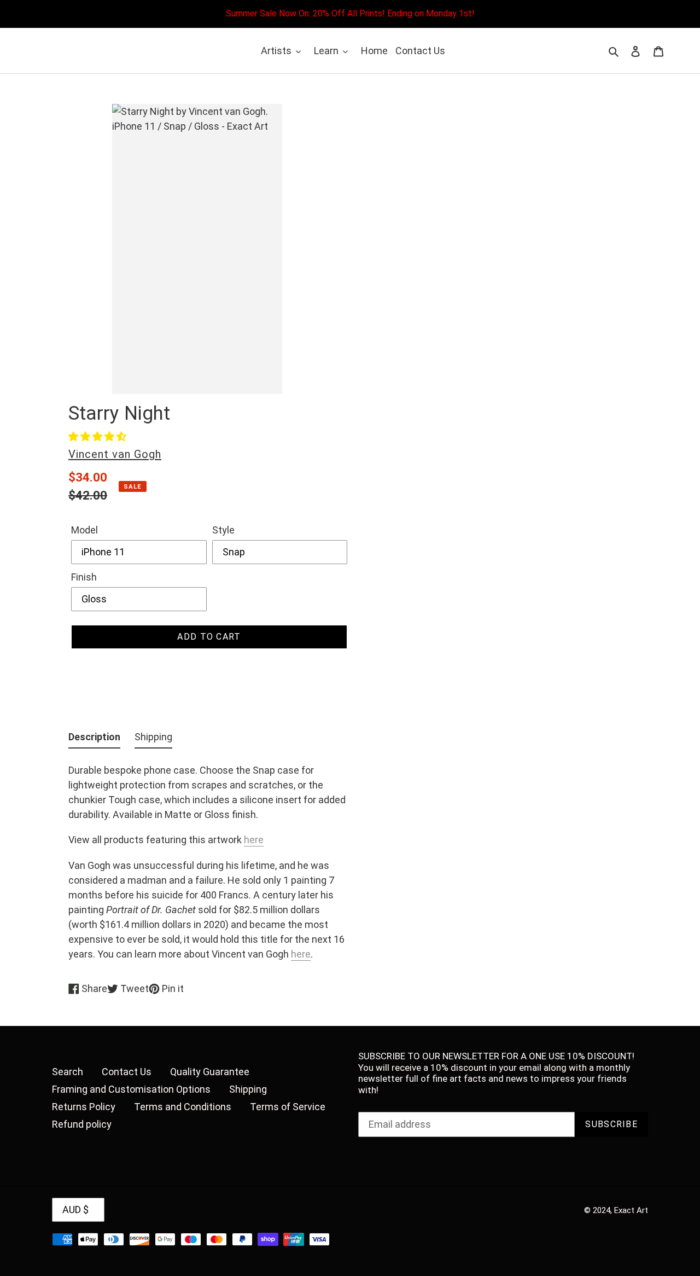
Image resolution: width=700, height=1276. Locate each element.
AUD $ (75, 1209)
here (254, 839)
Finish (84, 577)
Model (84, 530)
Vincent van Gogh (114, 454)
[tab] (94, 739)
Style (223, 530)
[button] (97, 436)
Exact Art (631, 1210)
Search (67, 1071)
